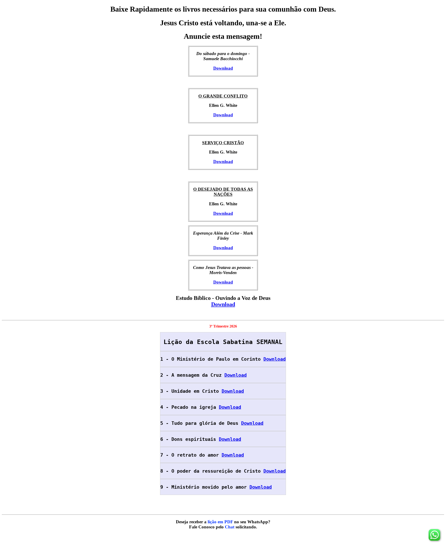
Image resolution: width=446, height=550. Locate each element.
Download (223, 68)
